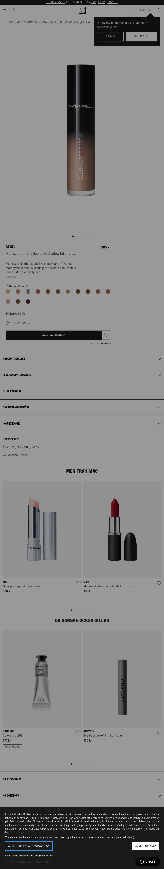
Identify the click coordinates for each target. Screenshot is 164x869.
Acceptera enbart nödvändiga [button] (29, 846)
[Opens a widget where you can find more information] (147, 862)
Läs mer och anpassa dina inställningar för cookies (29, 855)
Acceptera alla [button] (145, 846)
